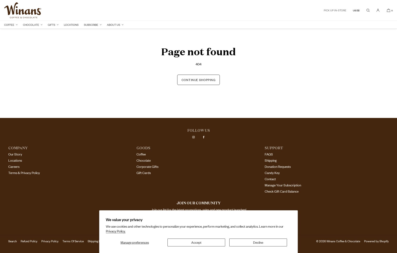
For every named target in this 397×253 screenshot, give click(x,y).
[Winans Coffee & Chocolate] (22, 10)
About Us (113, 24)
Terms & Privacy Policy (24, 173)
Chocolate (31, 24)
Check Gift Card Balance (282, 191)
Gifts (51, 24)
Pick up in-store (335, 10)
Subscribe (91, 24)
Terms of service (73, 241)
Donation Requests (278, 167)
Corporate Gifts (147, 167)
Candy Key (272, 173)
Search (12, 241)
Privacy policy (50, 241)
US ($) (356, 10)
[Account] (378, 10)
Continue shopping (199, 80)
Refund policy (29, 241)
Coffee (9, 24)
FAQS (269, 154)
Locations (71, 24)
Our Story (15, 154)
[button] (368, 10)
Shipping (271, 160)
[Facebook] (203, 137)
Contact (270, 179)
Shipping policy (97, 241)
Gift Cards (143, 173)
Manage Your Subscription (283, 185)
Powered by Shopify (376, 241)
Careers (13, 167)
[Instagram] (193, 137)
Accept (196, 242)
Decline (258, 242)
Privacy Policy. (116, 231)
